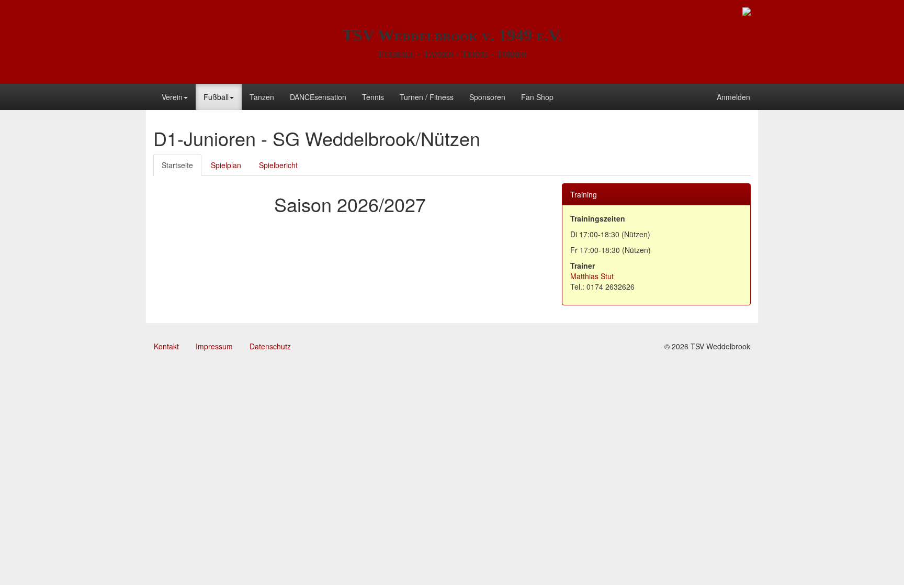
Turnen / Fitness (427, 97)
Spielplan (226, 165)
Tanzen (262, 97)
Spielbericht (278, 165)
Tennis (373, 97)
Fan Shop (537, 97)
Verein (172, 97)
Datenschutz (270, 346)
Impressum (214, 346)
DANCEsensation (318, 97)
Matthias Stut (592, 276)
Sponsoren (487, 97)
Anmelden (733, 97)
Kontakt (166, 346)
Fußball (216, 97)
